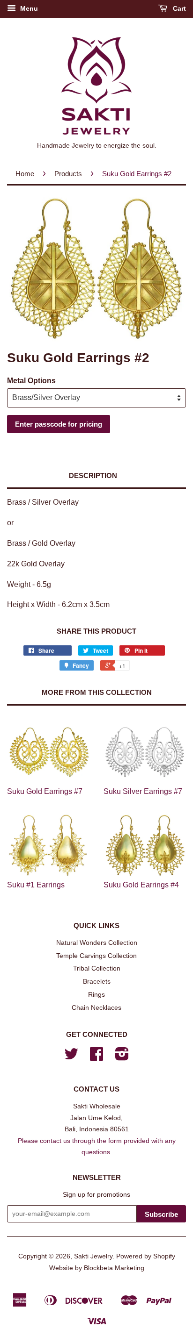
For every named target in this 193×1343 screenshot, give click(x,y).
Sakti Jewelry (93, 1256)
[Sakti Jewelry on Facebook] (96, 1057)
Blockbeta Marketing (114, 1268)
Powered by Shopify (145, 1256)
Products (68, 174)
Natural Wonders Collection (96, 942)
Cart (178, 8)
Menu (28, 8)
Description (93, 475)
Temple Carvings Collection (96, 955)
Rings (96, 994)
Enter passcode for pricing (58, 424)
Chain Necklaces (96, 1007)
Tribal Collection (96, 968)
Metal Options (31, 381)
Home (24, 174)
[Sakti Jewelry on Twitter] (71, 1057)
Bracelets (97, 981)
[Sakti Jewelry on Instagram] (122, 1057)
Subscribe (161, 1214)
